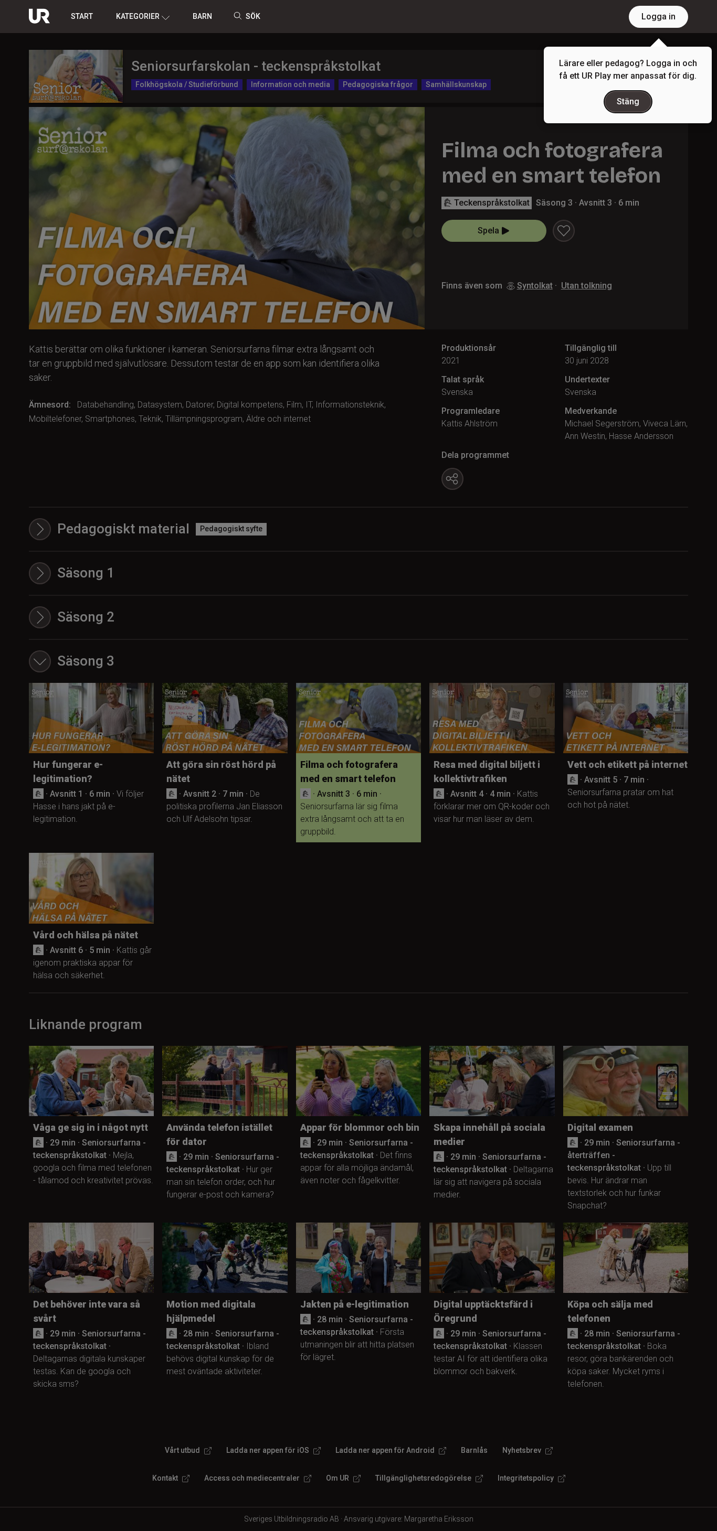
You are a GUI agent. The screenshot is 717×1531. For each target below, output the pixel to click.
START (82, 16)
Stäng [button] (628, 101)
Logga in (658, 17)
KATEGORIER (138, 16)
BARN (202, 16)
